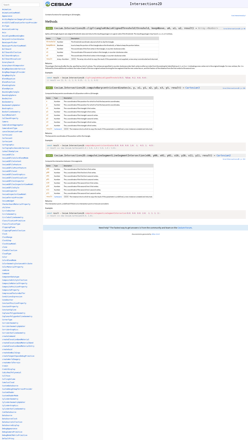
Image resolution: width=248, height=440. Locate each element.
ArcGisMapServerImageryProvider (17, 19)
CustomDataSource (10, 386)
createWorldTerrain (11, 363)
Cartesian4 (7, 141)
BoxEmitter (7, 99)
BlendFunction (8, 82)
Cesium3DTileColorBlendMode (15, 158)
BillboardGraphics (10, 56)
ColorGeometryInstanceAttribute (17, 264)
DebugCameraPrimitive (12, 432)
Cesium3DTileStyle (10, 188)
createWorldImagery (11, 359)
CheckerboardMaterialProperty (16, 204)
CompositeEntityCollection (14, 280)
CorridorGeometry (10, 323)
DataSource (7, 415)
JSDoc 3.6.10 (155, 234)
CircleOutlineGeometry (12, 217)
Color (4, 257)
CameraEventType (9, 128)
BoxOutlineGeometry (11, 112)
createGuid (7, 349)
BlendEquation (8, 79)
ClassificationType (11, 224)
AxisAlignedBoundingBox (13, 36)
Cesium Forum (185, 227)
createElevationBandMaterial (15, 340)
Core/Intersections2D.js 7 (238, 16)
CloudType (6, 254)
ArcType (5, 26)
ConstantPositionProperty (14, 303)
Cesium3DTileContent (11, 161)
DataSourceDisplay (10, 425)
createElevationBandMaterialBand (17, 343)
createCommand (8, 336)
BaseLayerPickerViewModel (14, 46)
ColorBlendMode (9, 260)
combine (5, 270)
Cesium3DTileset (9, 171)
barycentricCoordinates (13, 39)
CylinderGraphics (10, 406)
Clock (4, 234)
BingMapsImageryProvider (13, 72)
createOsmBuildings (11, 353)
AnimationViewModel (11, 13)
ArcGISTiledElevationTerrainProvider (19, 23)
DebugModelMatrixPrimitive (14, 435)
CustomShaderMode (10, 396)
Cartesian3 (192, 87)
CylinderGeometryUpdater (13, 402)
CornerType (7, 320)
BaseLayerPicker (9, 42)
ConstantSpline (9, 310)
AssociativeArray (10, 29)
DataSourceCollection (12, 422)
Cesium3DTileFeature (11, 165)
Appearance (7, 16)
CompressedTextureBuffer (13, 293)
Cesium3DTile (8, 155)
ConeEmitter (7, 300)
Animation (6, 9)
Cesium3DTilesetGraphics (13, 175)
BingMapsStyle (8, 75)
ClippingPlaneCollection (13, 231)
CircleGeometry (9, 214)
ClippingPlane (8, 227)
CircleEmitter (8, 211)
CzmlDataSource (9, 412)
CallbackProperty (10, 118)
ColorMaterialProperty (12, 267)
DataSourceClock (9, 419)
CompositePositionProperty (14, 287)
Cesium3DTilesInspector (13, 181)
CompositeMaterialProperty (14, 283)
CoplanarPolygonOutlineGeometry (17, 316)
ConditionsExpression (12, 297)
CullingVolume (8, 379)
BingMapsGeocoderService (13, 69)
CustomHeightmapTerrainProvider (17, 389)
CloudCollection (9, 250)
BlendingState (8, 85)
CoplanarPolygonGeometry (13, 313)
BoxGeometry (7, 102)
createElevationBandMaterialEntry (18, 346)
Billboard (6, 49)
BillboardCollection (11, 52)
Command (5, 274)
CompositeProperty (10, 290)
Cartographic (8, 145)
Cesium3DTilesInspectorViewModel (17, 184)
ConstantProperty (10, 307)
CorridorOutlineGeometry (13, 333)
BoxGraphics (7, 108)
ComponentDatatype (10, 277)
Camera (5, 122)
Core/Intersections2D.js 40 (234, 28)
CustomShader (8, 392)
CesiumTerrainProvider (12, 198)
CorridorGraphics (10, 330)
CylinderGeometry (10, 399)
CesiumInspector (9, 191)
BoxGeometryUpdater (11, 105)
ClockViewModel (9, 244)
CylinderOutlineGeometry (13, 409)
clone (4, 247)
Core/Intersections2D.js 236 (234, 88)
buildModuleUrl (9, 115)
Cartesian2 (224, 155)
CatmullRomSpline (10, 151)
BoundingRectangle (10, 92)
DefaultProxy (8, 439)
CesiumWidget (8, 201)
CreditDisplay (8, 369)
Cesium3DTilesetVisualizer (14, 178)
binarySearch (8, 62)
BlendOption (7, 89)
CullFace (6, 376)
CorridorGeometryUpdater (13, 326)
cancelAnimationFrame (12, 132)
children (6, 208)
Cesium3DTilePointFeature (14, 168)
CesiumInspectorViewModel (14, 194)
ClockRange (7, 237)
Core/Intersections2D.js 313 (234, 159)
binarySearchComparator (13, 66)
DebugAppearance (9, 429)
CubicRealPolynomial (11, 373)
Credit (5, 366)
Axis (4, 33)
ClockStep (6, 241)
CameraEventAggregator (12, 125)
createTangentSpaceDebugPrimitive (18, 356)
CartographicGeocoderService (15, 148)
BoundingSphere (9, 95)
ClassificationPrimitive (13, 221)
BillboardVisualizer (11, 59)
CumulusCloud (8, 382)
